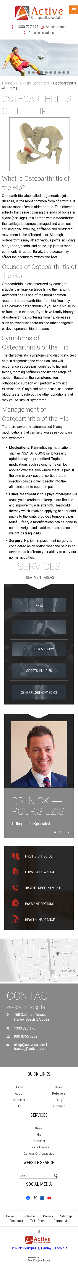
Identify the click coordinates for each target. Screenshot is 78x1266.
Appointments (55, 27)
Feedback (16, 1221)
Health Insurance (40, 920)
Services (39, 566)
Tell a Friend (38, 1221)
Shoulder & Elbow (39, 649)
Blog (59, 1100)
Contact (30, 996)
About (19, 1093)
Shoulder (19, 1100)
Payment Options (39, 904)
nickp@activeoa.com (29, 1045)
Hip (19, 83)
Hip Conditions (37, 83)
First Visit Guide (39, 856)
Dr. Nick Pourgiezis (38, 806)
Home (7, 83)
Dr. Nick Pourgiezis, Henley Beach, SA (39, 1248)
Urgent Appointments (43, 888)
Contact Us (61, 1221)
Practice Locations (41, 32)
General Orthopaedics (39, 693)
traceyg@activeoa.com (31, 1049)
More (62, 832)
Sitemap (66, 1216)
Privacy (48, 1216)
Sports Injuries (39, 671)
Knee (39, 605)
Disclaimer (29, 1216)
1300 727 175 (27, 27)
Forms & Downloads (41, 872)
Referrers (59, 1093)
